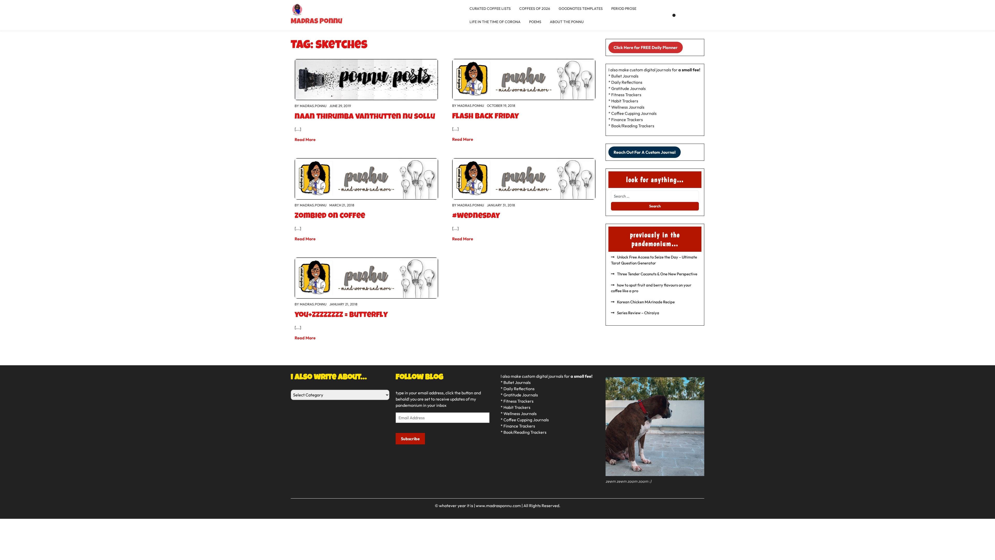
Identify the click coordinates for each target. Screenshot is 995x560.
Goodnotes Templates (581, 8)
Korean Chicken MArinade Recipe (646, 301)
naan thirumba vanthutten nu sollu (365, 117)
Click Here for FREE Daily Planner (646, 47)
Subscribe (410, 438)
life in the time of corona (495, 21)
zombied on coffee (330, 216)
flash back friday (485, 117)
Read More (305, 139)
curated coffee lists (490, 8)
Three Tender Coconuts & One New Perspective (657, 273)
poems (535, 21)
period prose (623, 8)
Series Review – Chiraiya (638, 312)
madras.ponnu (313, 106)
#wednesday (476, 216)
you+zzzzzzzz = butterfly (341, 315)
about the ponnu (567, 21)
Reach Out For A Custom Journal (645, 152)
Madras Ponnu (316, 21)
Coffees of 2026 (534, 8)
